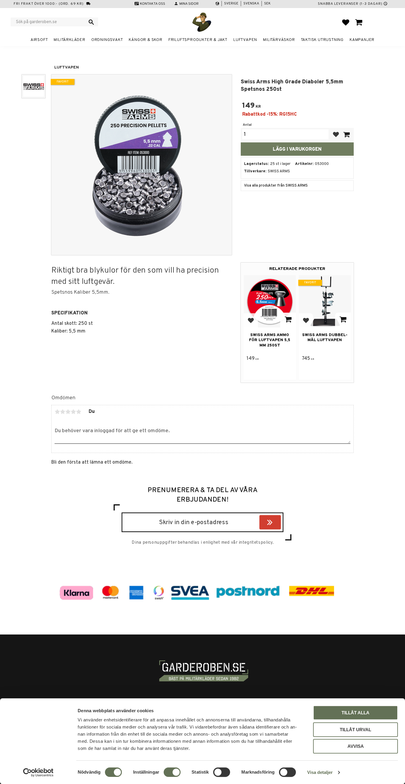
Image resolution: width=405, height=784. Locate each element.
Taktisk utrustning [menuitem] (322, 39)
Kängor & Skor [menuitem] (145, 39)
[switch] (172, 772)
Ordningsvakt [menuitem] (107, 39)
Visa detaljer (320, 772)
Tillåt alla (355, 712)
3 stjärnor (68, 411)
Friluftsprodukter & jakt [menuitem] (197, 39)
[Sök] (91, 22)
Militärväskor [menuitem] (279, 39)
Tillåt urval (355, 729)
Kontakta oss (152, 3)
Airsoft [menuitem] (39, 39)
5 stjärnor (78, 411)
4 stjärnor (73, 411)
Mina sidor (189, 3)
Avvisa (355, 746)
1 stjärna (57, 411)
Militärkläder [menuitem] (69, 39)
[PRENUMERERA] (279, 523)
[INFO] (288, 320)
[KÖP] (346, 134)
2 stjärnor (62, 411)
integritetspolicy (255, 542)
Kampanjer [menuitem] (362, 39)
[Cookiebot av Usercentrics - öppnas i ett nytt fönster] (38, 772)
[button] (345, 22)
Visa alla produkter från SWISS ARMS (276, 185)
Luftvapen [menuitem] (245, 39)
